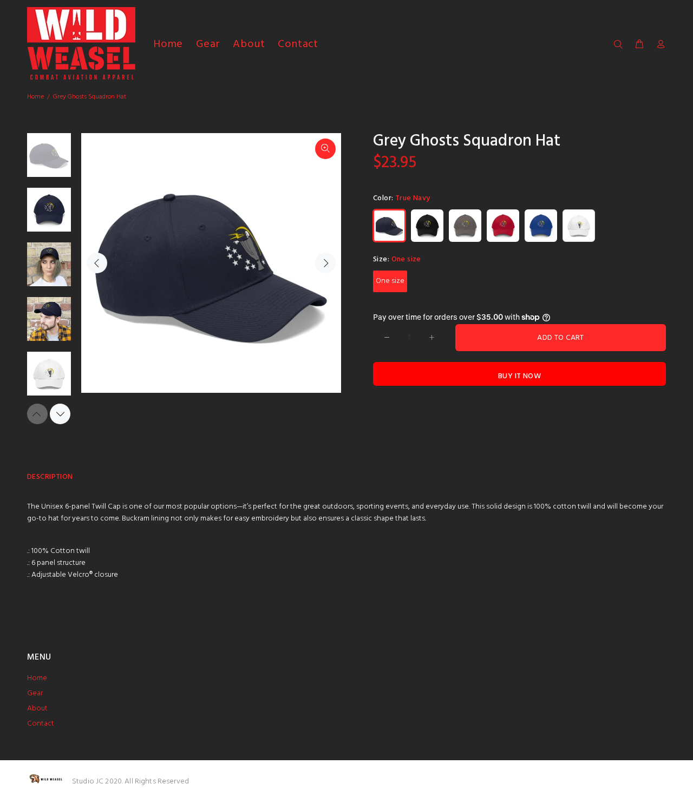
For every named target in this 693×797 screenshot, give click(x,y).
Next (325, 263)
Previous (97, 263)
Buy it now (519, 376)
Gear (35, 693)
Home (35, 96)
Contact (40, 723)
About (37, 708)
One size (390, 281)
